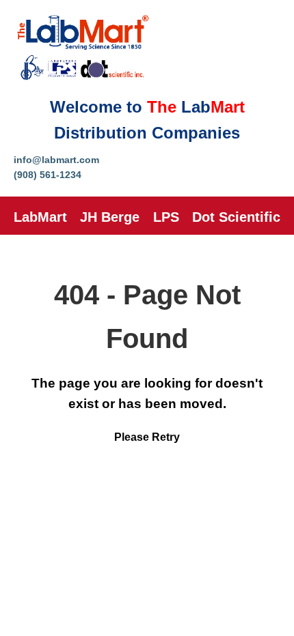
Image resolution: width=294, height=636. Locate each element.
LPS (166, 217)
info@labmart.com (56, 159)
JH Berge (109, 217)
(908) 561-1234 (47, 174)
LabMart (40, 217)
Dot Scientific (236, 217)
